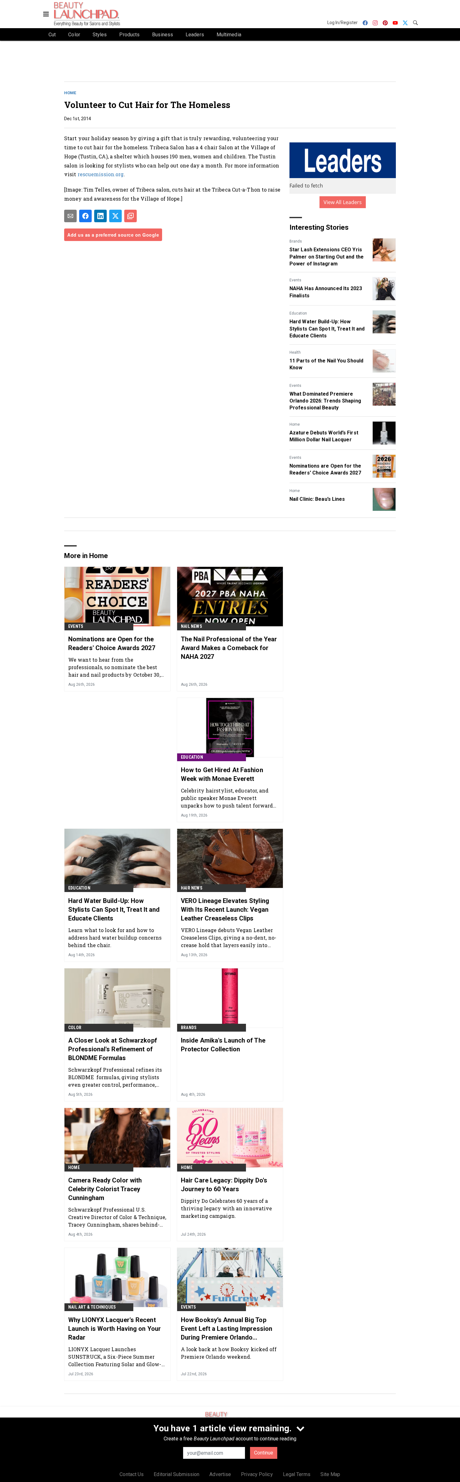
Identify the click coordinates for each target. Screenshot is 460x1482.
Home (70, 92)
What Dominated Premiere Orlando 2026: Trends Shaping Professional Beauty (325, 401)
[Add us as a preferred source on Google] (130, 216)
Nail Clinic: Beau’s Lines (317, 499)
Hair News (191, 887)
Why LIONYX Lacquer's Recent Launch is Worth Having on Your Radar (114, 1328)
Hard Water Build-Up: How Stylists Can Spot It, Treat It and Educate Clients (327, 329)
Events (295, 280)
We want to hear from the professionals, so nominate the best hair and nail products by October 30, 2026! (114, 667)
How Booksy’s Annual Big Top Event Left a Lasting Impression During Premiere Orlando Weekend (226, 1329)
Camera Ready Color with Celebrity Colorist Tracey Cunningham (105, 1189)
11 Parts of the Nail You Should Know (326, 364)
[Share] (85, 216)
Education (298, 313)
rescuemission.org (101, 174)
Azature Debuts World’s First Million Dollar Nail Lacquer (323, 436)
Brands (295, 241)
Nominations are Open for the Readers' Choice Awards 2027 (325, 469)
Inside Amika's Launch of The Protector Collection (223, 1045)
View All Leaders (343, 202)
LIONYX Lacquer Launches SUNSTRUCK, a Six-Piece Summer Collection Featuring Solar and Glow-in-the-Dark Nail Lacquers (114, 1356)
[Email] (70, 216)
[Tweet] (115, 216)
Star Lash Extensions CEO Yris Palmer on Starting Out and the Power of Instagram (326, 257)
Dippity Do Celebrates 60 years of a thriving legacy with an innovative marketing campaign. (226, 1208)
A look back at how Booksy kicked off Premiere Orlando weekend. (229, 1353)
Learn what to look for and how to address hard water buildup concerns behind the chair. (115, 937)
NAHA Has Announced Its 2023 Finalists (325, 291)
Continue (263, 1453)
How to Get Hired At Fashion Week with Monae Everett (222, 774)
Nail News (191, 626)
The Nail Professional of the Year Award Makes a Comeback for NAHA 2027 (229, 647)
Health (295, 352)
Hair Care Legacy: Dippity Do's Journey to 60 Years (224, 1185)
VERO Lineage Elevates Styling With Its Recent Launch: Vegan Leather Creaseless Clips (225, 909)
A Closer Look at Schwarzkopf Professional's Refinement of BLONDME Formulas (112, 1049)
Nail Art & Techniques (92, 1307)
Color (74, 1027)
